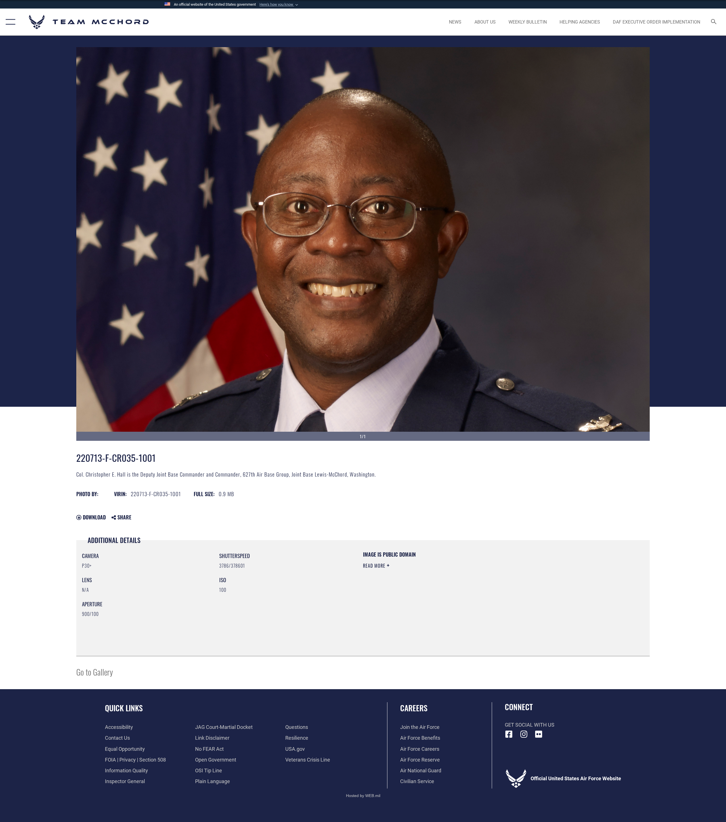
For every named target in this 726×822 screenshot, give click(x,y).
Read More (375, 565)
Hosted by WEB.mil (363, 795)
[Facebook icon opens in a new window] (509, 734)
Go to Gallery (94, 672)
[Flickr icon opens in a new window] (539, 734)
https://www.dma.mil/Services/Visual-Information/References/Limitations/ (429, 594)
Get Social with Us (529, 725)
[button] (279, 4)
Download (93, 517)
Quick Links (124, 708)
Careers (413, 708)
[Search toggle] (714, 22)
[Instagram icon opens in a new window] (524, 734)
